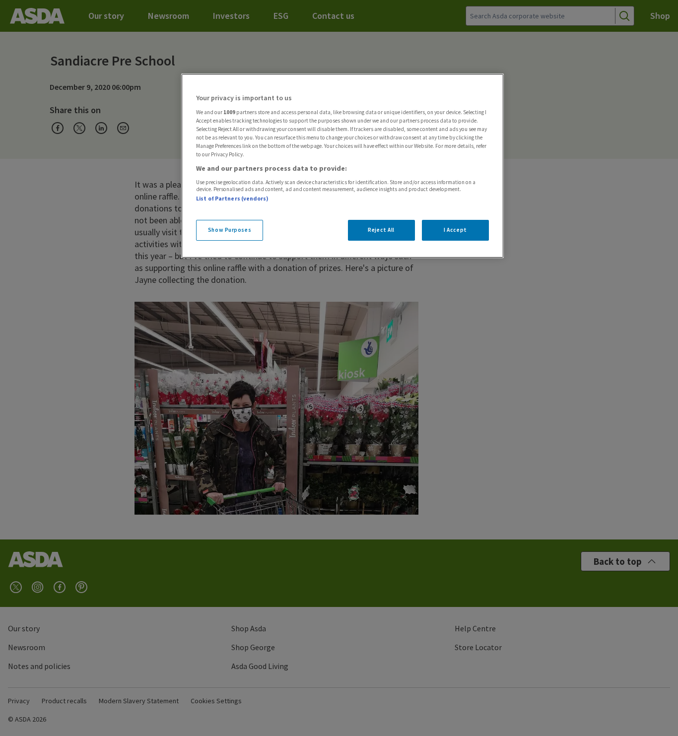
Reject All (381, 229)
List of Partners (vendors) (232, 198)
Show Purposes (229, 229)
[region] (342, 165)
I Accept (455, 229)
